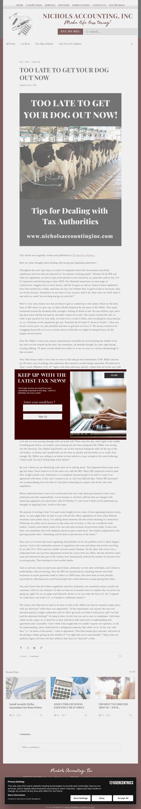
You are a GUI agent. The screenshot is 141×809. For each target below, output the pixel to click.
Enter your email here (38, 402)
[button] (114, 375)
